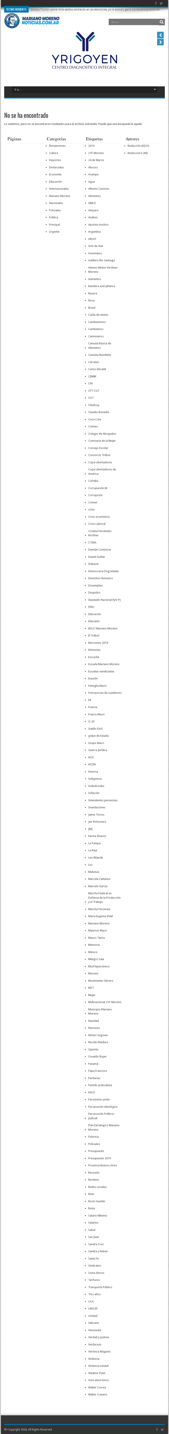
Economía (55, 174)
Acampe (93, 174)
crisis (91, 509)
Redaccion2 (135, 153)
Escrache (93, 657)
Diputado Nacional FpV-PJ (104, 599)
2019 (91, 145)
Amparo (93, 210)
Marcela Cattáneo (99, 879)
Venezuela (94, 1330)
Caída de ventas (98, 314)
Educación (55, 181)
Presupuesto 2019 (99, 1158)
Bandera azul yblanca (101, 286)
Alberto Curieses (98, 188)
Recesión (93, 1172)
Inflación (93, 793)
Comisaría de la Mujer (102, 440)
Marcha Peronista (99, 909)
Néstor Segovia (98, 1035)
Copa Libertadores (100, 462)
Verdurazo (94, 1344)
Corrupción (95, 495)
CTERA (92, 542)
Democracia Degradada (103, 571)
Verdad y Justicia (98, 1337)
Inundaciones (96, 807)
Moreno (93, 973)
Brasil (91, 307)
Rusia (91, 1208)
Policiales (55, 210)
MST (91, 987)
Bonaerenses (57, 145)
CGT (91, 397)
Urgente (54, 231)
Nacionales (56, 203)
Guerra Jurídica (97, 750)
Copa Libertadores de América (102, 471)
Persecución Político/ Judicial (101, 1116)
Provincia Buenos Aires (102, 1165)
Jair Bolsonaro (97, 821)
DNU (91, 606)
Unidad (92, 1315)
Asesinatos (95, 253)
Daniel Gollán (96, 556)
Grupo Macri (96, 743)
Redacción (134, 145)
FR (89, 700)
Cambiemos (95, 329)
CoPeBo (93, 480)
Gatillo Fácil (95, 728)
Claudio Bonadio (98, 412)
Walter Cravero (97, 1394)
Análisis (93, 217)
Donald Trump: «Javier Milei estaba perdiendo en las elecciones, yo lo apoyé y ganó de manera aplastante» (95, 9)
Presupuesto (96, 1151)
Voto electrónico (98, 1380)
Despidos (94, 592)
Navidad (93, 1020)
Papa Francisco (97, 1070)
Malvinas (93, 872)
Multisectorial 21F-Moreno (104, 1002)
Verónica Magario (99, 1351)
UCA (91, 1301)
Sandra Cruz (96, 1244)
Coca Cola (94, 419)
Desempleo (95, 585)
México (92, 952)
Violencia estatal (98, 1365)
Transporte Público (100, 1287)
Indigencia (95, 778)
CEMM (92, 376)
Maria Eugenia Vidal (100, 916)
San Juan (93, 1237)
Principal (54, 224)
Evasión (93, 678)
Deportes (55, 160)
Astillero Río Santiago (101, 260)
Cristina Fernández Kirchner (100, 533)
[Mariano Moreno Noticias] (31, 22)
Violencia (93, 1358)
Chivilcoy (93, 405)
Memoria (94, 944)
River (91, 1194)
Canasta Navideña (99, 354)
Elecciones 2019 (98, 642)
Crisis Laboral (96, 523)
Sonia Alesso (96, 1272)
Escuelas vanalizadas (101, 671)
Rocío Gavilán (96, 1201)
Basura (92, 293)
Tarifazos (94, 1280)
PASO (91, 1092)
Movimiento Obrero (100, 980)
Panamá (93, 1063)
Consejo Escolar (98, 448)
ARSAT (92, 239)
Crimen (92, 502)
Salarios (93, 1222)
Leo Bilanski (95, 857)
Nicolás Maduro (98, 1042)
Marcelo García (97, 886)
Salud (91, 1230)
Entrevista (94, 649)
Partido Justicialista (100, 1085)
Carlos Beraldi (97, 369)
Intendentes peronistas (103, 800)
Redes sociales (97, 1187)
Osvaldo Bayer (97, 1056)
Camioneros (96, 336)
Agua (91, 181)
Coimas (93, 426)
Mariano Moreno (59, 196)
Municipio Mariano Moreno (100, 1011)
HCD (91, 757)
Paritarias (94, 1078)
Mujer (92, 995)
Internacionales (59, 188)
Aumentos (94, 279)
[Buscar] (161, 22)
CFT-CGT (93, 390)
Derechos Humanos (100, 578)
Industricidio (96, 786)
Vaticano (93, 1323)
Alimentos (94, 196)
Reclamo (93, 1179)
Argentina (94, 231)
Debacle (93, 564)
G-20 (91, 721)
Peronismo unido (99, 1099)
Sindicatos (94, 1265)
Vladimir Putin (96, 1373)
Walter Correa (97, 1387)
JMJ (90, 829)
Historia (93, 771)
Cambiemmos (97, 322)
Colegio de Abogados (102, 433)
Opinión (93, 1049)
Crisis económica (99, 516)
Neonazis (94, 1028)
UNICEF (93, 1308)
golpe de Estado (98, 735)
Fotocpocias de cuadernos (105, 692)
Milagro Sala (96, 959)
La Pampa (94, 843)
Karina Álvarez (97, 836)
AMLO (92, 203)
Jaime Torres (96, 814)
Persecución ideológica (103, 1106)
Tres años (94, 1294)
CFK (90, 383)
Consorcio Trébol (99, 455)
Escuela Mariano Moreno (103, 664)
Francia (92, 707)
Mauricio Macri (97, 930)
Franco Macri (96, 714)
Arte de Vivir (95, 246)
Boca (91, 300)
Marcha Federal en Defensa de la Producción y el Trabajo (104, 897)
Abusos (93, 167)
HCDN (92, 764)
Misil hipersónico (99, 966)
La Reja (92, 850)
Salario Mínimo (97, 1215)
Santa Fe (93, 1258)
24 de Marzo (96, 160)
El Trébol (93, 635)
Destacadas (56, 167)
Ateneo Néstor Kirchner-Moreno (103, 270)
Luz (90, 864)
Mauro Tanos (96, 937)
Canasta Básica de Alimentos (99, 345)
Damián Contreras (99, 549)
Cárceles (93, 362)
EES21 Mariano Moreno (103, 628)
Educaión (94, 621)
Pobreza (93, 1136)
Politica (53, 217)
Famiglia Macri (97, 685)
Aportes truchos (98, 224)
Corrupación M (97, 488)
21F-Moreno (96, 153)
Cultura (53, 153)
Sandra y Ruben (98, 1251)
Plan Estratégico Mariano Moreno (103, 1127)
